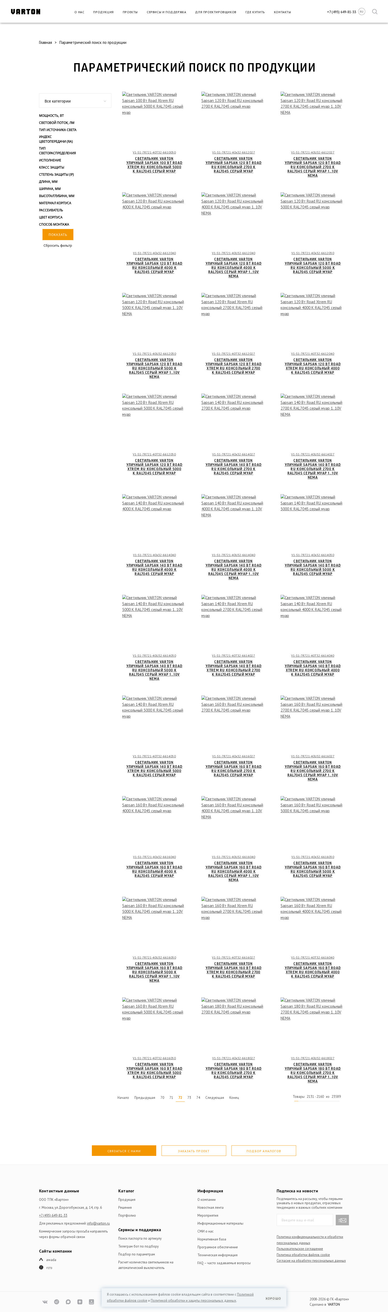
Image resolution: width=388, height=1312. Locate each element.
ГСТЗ (49, 1268)
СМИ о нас (205, 1231)
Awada (51, 1260)
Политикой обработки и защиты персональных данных (193, 1300)
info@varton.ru (98, 1223)
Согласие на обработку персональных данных (311, 1260)
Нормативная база (211, 1239)
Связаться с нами (124, 1151)
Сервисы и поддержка (166, 12)
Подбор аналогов (264, 1151)
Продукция (103, 12)
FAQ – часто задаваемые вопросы (224, 1263)
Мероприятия (207, 1215)
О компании (206, 1199)
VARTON (334, 1304)
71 (171, 1097)
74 (198, 1097)
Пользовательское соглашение (300, 1248)
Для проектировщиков (215, 12)
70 (162, 1097)
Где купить (255, 12)
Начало (123, 1097)
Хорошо (273, 1298)
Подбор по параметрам (136, 1254)
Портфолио (127, 1215)
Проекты (130, 12)
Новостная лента (210, 1207)
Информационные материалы (220, 1223)
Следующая (214, 1097)
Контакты (282, 12)
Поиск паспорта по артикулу (140, 1238)
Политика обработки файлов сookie (303, 1255)
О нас (79, 12)
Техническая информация (217, 1255)
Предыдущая (144, 1097)
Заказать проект (194, 1151)
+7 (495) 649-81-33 (53, 1215)
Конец (234, 1097)
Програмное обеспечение (217, 1247)
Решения (125, 1207)
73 (189, 1097)
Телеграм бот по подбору (138, 1246)
